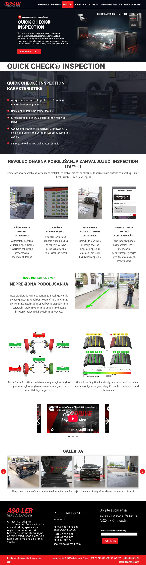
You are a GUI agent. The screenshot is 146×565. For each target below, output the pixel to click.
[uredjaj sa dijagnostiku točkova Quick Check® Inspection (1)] (23, 471)
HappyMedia (23, 558)
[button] (38, 420)
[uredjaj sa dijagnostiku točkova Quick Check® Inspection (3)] (89, 471)
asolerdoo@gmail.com (67, 544)
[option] (73, 418)
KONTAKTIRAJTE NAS (29, 52)
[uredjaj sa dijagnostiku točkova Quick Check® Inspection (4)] (122, 471)
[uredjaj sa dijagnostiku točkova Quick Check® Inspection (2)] (56, 471)
